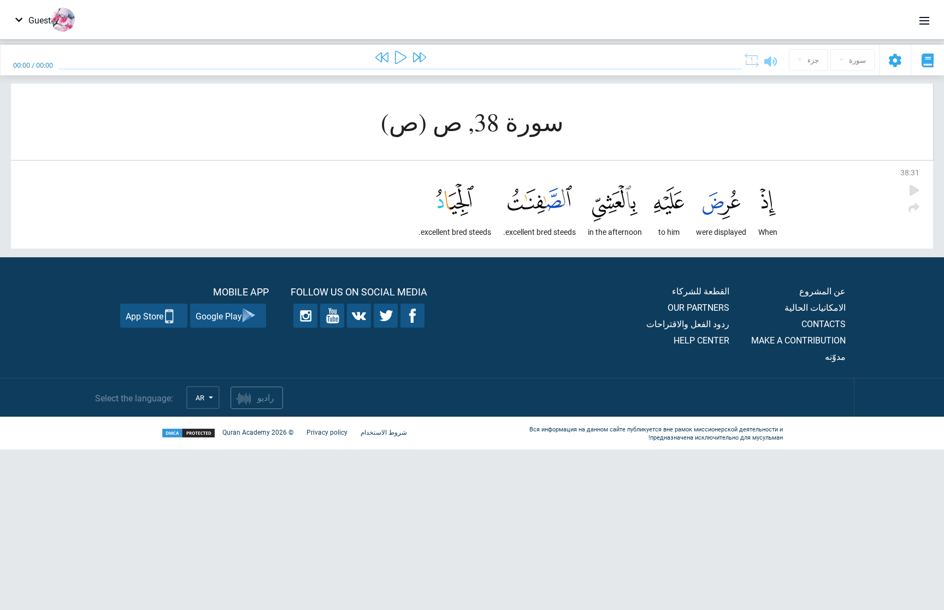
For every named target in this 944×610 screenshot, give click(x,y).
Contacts (823, 323)
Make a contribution (798, 340)
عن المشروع (822, 291)
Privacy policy (326, 432)
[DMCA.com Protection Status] (188, 433)
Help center (701, 340)
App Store (144, 316)
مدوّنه (835, 356)
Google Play (219, 316)
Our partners (698, 307)
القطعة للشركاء (700, 291)
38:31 (909, 172)
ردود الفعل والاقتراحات (687, 323)
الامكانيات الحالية (815, 307)
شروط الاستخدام (384, 432)
